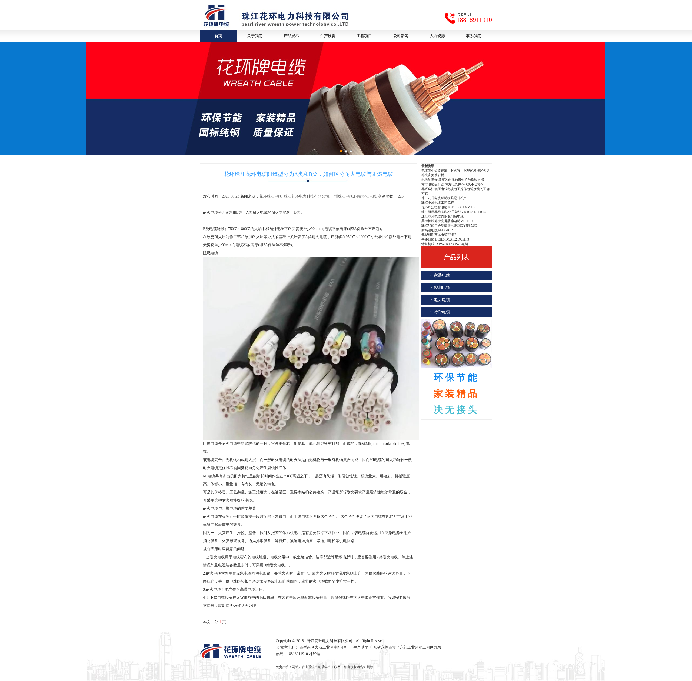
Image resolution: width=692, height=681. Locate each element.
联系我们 (473, 36)
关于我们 (254, 36)
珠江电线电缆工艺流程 (437, 203)
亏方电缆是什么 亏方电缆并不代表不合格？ (452, 184)
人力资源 (437, 36)
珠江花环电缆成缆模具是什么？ (444, 198)
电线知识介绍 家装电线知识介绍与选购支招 (452, 180)
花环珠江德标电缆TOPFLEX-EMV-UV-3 (449, 207)
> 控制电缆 (440, 287)
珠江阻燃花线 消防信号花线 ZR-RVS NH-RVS (453, 212)
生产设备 (327, 36)
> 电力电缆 (440, 300)
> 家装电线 (440, 275)
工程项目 (364, 36)
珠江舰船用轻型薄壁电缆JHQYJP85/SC (449, 226)
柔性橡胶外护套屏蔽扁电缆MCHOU (447, 221)
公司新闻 (400, 36)
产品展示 (291, 36)
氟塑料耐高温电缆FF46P (438, 235)
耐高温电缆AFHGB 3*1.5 (439, 230)
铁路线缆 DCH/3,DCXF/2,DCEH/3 (445, 239)
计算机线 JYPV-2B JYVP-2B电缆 (444, 244)
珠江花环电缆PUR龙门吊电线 (442, 216)
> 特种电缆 (440, 312)
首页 (218, 36)
